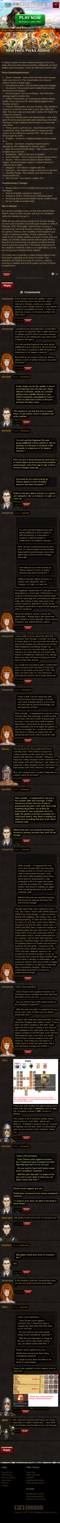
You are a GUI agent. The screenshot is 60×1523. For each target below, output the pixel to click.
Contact (4, 1486)
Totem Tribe (31, 1472)
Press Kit (4, 1483)
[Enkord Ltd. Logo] (29, 1507)
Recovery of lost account (36, 1499)
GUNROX (30, 1478)
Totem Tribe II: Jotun (30, 5)
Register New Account (35, 1494)
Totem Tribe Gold (33, 1475)
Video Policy (6, 1480)
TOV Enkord (37, 1512)
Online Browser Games (35, 1483)
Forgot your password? (35, 1496)
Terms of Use (6, 1472)
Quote (6, 275)
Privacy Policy (7, 1475)
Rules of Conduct (8, 1478)
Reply (7, 285)
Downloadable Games (35, 1480)
